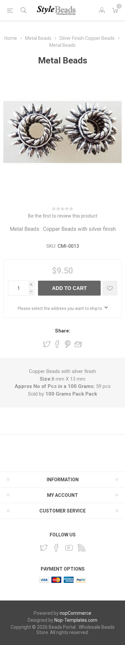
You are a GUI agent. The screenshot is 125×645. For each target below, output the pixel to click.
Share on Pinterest (67, 344)
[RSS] (81, 547)
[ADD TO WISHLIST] (109, 288)
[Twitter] (43, 547)
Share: (62, 331)
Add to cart (69, 288)
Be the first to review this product (62, 216)
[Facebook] (56, 547)
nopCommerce (75, 613)
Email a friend (78, 344)
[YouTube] (69, 547)
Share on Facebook (57, 344)
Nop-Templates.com (75, 620)
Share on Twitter (46, 344)
